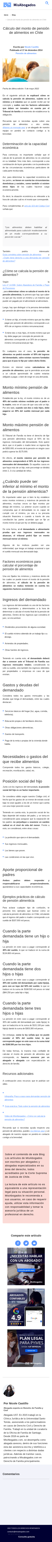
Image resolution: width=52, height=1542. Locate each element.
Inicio (6, 15)
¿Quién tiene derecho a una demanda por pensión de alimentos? (26, 259)
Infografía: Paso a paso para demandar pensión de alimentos (27, 1098)
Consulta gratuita (26, 1537)
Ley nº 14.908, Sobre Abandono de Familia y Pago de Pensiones (26, 286)
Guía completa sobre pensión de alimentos (22, 254)
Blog (14, 15)
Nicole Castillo (32, 47)
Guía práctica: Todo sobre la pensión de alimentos (27, 1106)
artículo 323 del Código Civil (36, 206)
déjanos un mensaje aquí (14, 127)
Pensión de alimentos (26, 53)
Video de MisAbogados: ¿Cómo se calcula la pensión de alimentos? (25, 1118)
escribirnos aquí (37, 1131)
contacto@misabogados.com (18, 1532)
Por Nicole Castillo (16, 1403)
